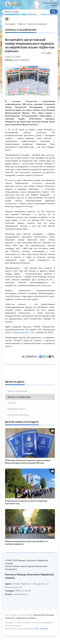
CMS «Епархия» (41, 629)
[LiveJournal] (52, 356)
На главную (10, 24)
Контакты (54, 5)
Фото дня (11, 403)
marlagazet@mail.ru (21, 332)
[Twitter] (43, 356)
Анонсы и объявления (37, 24)
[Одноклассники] (46, 356)
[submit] (54, 11)
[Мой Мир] (49, 356)
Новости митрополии (17, 391)
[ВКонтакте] (40, 356)
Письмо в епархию (50, 3)
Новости (21, 24)
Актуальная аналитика (18, 415)
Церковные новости (16, 409)
